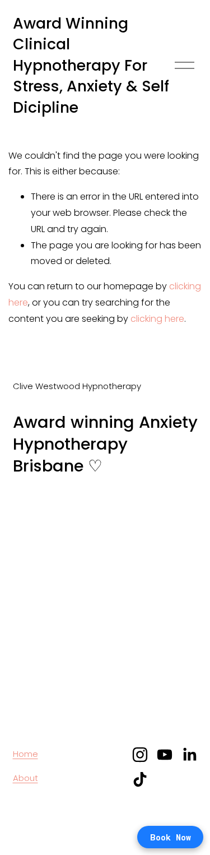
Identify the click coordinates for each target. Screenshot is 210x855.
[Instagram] (140, 754)
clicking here (157, 318)
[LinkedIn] (189, 754)
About (25, 778)
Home (25, 754)
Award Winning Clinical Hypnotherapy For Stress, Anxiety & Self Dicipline (91, 65)
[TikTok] (140, 779)
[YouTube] (164, 754)
